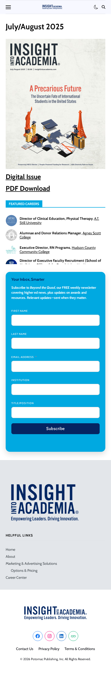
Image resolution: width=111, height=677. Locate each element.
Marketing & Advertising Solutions (31, 563)
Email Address (22, 357)
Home (10, 549)
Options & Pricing (24, 570)
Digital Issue (23, 177)
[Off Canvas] (8, 7)
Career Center (16, 577)
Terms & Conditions (80, 648)
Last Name (19, 334)
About (10, 556)
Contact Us (24, 648)
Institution (20, 380)
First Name (19, 311)
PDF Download (28, 188)
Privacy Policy (48, 648)
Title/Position (22, 403)
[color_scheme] (96, 7)
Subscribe (55, 428)
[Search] (103, 7)
